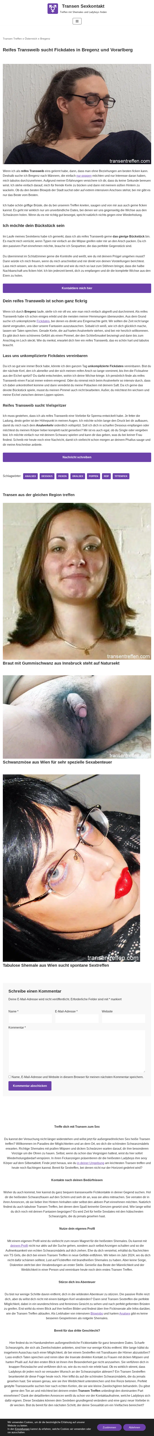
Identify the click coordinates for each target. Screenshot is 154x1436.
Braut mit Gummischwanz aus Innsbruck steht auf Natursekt (61, 663)
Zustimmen (109, 1427)
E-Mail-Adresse (66, 1011)
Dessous (47, 476)
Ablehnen (134, 1427)
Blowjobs (97, 1313)
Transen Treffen (12, 38)
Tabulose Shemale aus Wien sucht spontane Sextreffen (56, 965)
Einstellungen (22, 1429)
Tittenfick (121, 476)
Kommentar (17, 1027)
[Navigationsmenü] (77, 21)
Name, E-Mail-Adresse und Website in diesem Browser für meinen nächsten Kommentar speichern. (77, 1077)
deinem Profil (19, 1245)
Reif (106, 476)
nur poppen (84, 175)
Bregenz (45, 38)
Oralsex (77, 476)
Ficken (62, 476)
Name (13, 1011)
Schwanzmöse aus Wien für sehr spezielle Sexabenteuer (57, 762)
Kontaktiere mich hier (77, 288)
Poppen (93, 476)
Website (107, 1011)
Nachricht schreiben (77, 457)
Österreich (31, 38)
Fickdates (43, 321)
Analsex (30, 476)
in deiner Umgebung (90, 1163)
